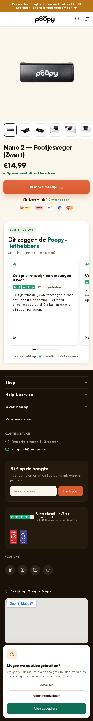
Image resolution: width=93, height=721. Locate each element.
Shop (10, 382)
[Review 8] (54, 349)
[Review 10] (60, 349)
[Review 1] (34, 349)
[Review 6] (49, 349)
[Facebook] (10, 570)
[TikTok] (48, 570)
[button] (77, 19)
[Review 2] (38, 349)
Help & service (19, 394)
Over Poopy (16, 407)
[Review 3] (41, 349)
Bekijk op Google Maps (30, 591)
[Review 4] (43, 349)
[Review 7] (52, 349)
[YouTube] (35, 570)
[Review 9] (57, 349)
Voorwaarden (18, 419)
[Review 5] (46, 349)
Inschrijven (70, 491)
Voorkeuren (46, 685)
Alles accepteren (46, 708)
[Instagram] (23, 570)
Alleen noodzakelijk (46, 695)
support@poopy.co (29, 449)
